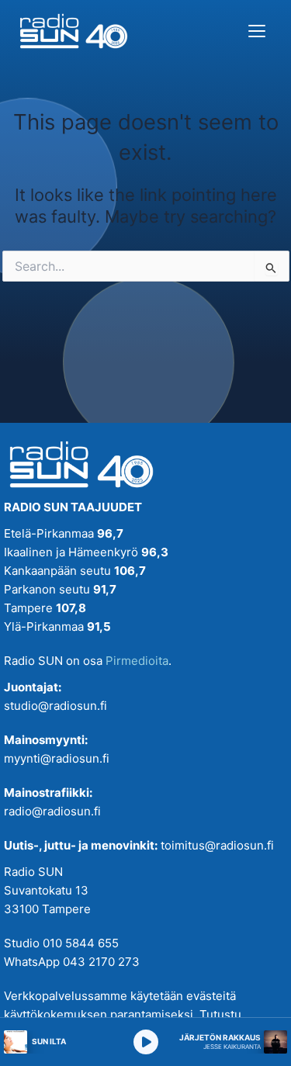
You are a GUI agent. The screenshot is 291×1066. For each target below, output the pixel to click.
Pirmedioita (137, 660)
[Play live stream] (146, 1041)
